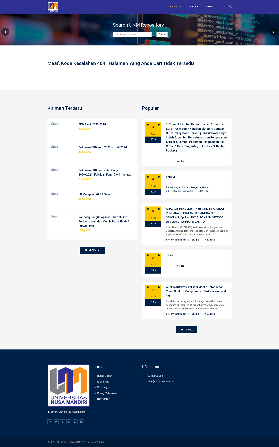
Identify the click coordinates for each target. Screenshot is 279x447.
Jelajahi (193, 6)
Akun (209, 6)
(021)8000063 (155, 375)
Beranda (175, 6)
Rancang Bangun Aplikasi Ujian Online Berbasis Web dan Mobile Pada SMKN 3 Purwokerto (103, 221)
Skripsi (170, 176)
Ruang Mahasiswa (107, 393)
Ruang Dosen (104, 375)
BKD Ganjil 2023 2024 (92, 124)
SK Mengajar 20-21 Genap (95, 194)
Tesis (169, 255)
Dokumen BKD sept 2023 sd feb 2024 (102, 147)
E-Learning (103, 381)
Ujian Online (103, 399)
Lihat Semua (92, 250)
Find (163, 34)
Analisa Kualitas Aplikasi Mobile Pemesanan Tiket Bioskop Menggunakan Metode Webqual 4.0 (196, 291)
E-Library (102, 387)
